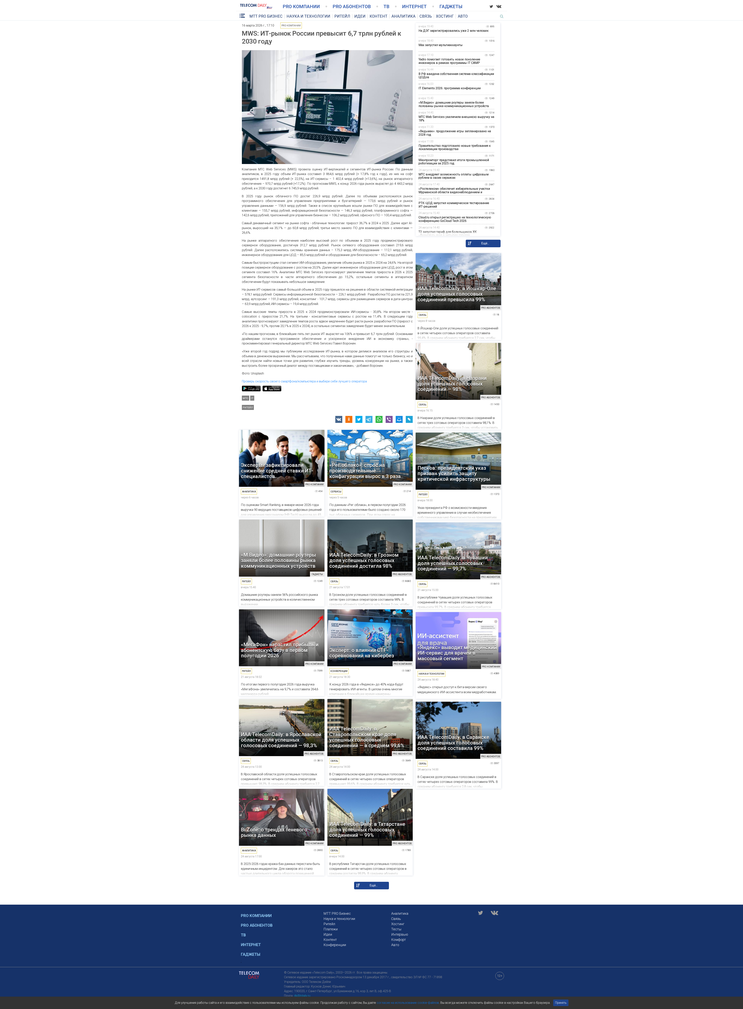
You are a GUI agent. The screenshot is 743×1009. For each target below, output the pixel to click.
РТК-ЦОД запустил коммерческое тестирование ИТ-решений (454, 204)
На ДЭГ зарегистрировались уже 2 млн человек (454, 31)
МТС (245, 398)
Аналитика (403, 16)
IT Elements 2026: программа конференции (450, 88)
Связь (425, 16)
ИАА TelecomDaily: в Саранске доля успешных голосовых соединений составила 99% (453, 742)
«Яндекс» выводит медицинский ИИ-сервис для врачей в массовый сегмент (457, 653)
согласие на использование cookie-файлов (408, 1003)
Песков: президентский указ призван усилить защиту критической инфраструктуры (454, 473)
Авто (463, 16)
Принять (561, 1003)
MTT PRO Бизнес (265, 16)
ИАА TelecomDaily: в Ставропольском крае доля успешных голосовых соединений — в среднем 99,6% (366, 737)
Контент (378, 16)
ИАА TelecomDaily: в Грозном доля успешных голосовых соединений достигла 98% (364, 560)
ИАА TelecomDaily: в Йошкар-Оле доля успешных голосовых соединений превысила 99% (457, 294)
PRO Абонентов (352, 6)
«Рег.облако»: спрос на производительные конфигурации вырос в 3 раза (365, 470)
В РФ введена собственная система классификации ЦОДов (456, 75)
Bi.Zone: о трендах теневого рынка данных (274, 832)
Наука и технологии (308, 16)
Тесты (396, 929)
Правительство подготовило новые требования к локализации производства (455, 147)
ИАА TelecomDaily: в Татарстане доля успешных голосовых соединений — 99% (367, 829)
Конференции (335, 945)
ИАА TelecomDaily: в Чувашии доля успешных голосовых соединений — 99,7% (453, 563)
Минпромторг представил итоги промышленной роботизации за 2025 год (454, 161)
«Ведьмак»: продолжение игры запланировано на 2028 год (455, 133)
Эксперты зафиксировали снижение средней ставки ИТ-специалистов (277, 470)
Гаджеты (450, 6)
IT (252, 398)
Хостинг (445, 16)
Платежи (331, 929)
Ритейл (342, 16)
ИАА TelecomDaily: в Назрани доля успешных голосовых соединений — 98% (452, 383)
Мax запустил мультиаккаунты (441, 45)
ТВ (386, 6)
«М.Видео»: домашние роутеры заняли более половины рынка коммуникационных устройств (454, 104)
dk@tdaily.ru (302, 996)
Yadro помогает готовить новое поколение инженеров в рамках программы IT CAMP (449, 61)
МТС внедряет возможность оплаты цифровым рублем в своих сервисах (454, 176)
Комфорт (398, 940)
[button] (338, 419)
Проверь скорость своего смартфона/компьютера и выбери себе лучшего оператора (304, 381)
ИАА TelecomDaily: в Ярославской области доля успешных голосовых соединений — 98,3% (281, 740)
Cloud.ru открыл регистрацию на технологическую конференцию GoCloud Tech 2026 (455, 219)
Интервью (399, 934)
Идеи (360, 16)
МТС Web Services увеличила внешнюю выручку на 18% (456, 118)
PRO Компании (301, 6)
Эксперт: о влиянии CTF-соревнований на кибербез (361, 653)
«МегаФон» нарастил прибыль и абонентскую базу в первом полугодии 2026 (279, 650)
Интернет (414, 6)
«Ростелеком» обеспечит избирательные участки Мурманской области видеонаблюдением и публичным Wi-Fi (454, 192)
